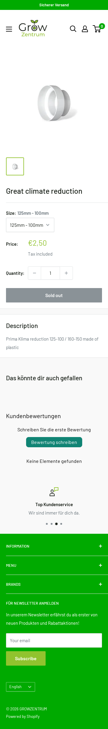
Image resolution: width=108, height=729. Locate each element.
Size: (27, 213)
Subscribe (26, 658)
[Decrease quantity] (34, 273)
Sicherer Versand (54, 4)
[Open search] (73, 29)
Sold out (54, 295)
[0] (97, 28)
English (15, 686)
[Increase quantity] (66, 273)
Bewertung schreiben (54, 442)
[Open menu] (9, 29)
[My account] (85, 29)
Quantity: (15, 273)
